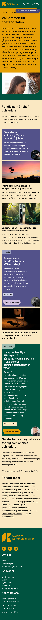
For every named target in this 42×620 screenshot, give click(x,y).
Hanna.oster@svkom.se (12, 514)
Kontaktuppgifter (10, 612)
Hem (3, 12)
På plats (6, 252)
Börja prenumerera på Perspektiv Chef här (20, 471)
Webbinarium (8, 346)
